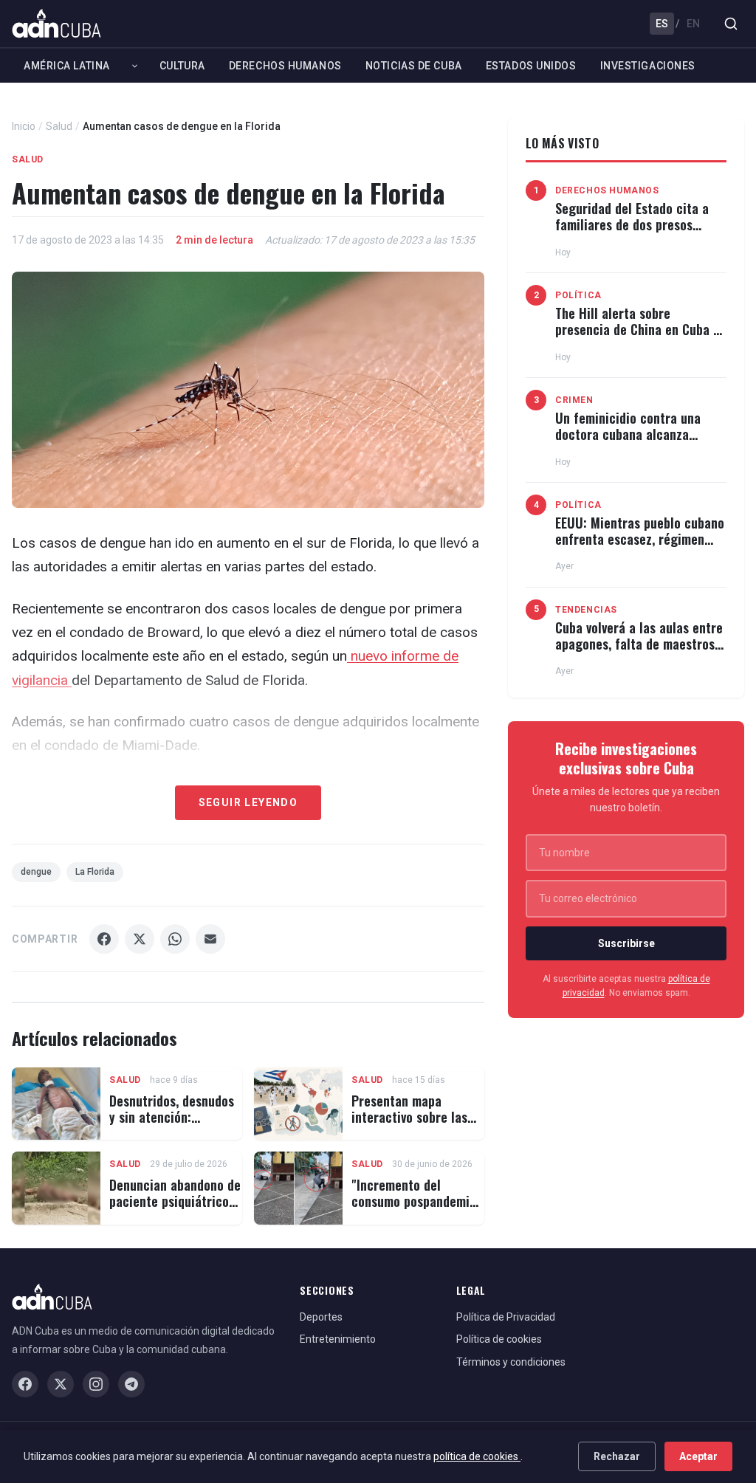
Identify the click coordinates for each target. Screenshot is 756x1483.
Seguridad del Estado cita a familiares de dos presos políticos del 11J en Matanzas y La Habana (636, 232)
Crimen (574, 400)
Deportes (321, 1317)
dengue (36, 872)
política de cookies (476, 1456)
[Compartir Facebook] (104, 939)
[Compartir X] (139, 939)
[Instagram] (96, 1384)
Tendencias (586, 610)
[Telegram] (131, 1384)
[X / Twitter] (60, 1384)
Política (578, 295)
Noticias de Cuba (413, 66)
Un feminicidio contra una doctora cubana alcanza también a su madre (628, 433)
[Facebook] (25, 1384)
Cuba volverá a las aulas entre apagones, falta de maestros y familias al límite (639, 643)
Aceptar (698, 1456)
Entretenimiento (338, 1339)
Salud (59, 126)
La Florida (94, 872)
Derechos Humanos (285, 66)
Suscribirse (626, 943)
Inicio (23, 126)
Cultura (182, 66)
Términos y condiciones (511, 1362)
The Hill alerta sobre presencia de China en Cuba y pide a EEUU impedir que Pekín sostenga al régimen (640, 337)
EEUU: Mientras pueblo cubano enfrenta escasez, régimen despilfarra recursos (639, 538)
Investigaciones (647, 66)
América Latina (67, 66)
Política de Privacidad (505, 1317)
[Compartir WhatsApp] (175, 939)
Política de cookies (499, 1339)
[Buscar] (731, 23)
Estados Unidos (531, 66)
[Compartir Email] (210, 939)
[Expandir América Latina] (135, 66)
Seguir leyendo (248, 802)
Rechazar (617, 1456)
